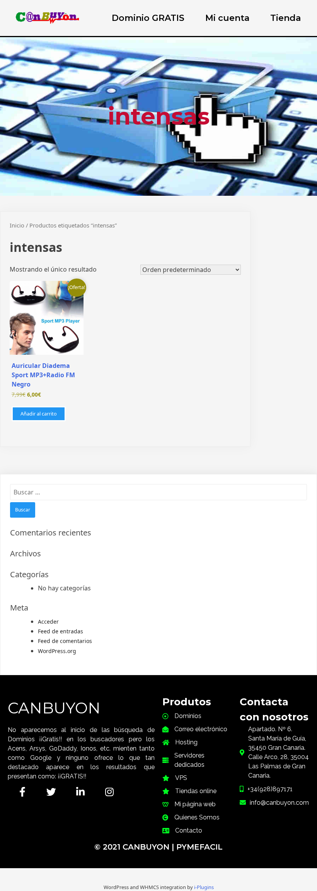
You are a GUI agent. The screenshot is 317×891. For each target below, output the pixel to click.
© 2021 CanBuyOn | (135, 847)
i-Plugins (204, 887)
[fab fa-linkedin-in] (80, 792)
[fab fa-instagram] (109, 792)
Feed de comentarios (65, 641)
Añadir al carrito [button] (38, 413)
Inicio (17, 225)
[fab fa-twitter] (51, 792)
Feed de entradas (60, 631)
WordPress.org (57, 651)
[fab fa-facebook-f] (22, 792)
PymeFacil (199, 847)
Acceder (48, 621)
